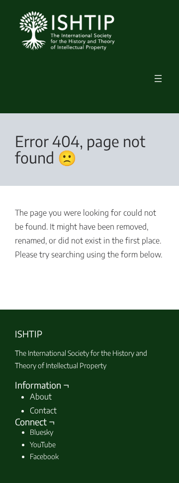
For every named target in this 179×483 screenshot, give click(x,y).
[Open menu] (158, 78)
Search (136, 275)
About (41, 397)
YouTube (43, 444)
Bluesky (41, 432)
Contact (43, 410)
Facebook (44, 456)
